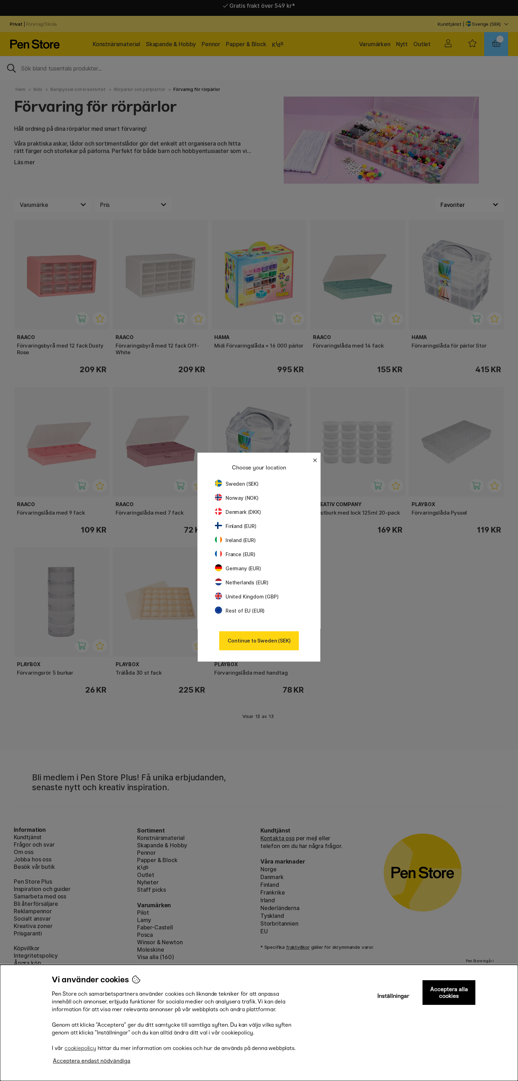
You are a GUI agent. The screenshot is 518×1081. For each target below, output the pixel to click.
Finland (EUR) (241, 526)
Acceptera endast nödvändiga (91, 1060)
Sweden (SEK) (242, 484)
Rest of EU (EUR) (245, 611)
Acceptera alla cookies (449, 992)
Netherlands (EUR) (247, 582)
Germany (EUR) (243, 568)
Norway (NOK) (242, 498)
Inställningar (393, 996)
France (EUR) (240, 554)
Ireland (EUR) (241, 540)
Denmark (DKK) (243, 512)
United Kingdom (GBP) (252, 597)
